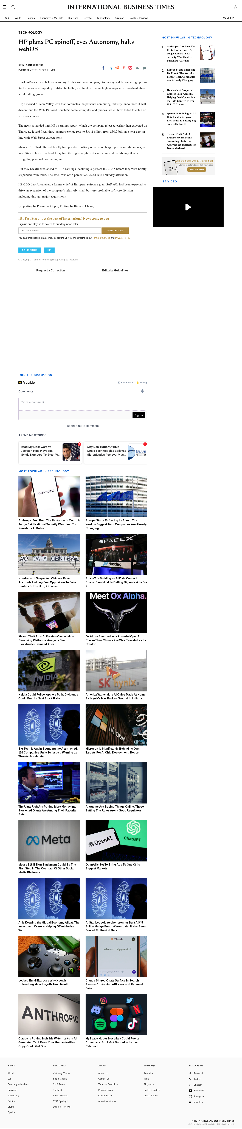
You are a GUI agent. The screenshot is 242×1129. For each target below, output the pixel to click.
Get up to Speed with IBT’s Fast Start (194, 161)
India (146, 1078)
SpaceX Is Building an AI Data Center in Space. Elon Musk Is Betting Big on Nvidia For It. (116, 582)
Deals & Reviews (139, 18)
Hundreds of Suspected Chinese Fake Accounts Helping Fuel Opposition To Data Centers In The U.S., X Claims (47, 582)
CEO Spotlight (60, 1101)
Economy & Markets (51, 18)
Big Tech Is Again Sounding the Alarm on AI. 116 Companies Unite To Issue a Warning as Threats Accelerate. (48, 752)
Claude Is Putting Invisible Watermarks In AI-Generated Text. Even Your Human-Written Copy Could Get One (47, 1042)
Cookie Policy (105, 1095)
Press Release (60, 1095)
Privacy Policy (122, 238)
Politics (31, 18)
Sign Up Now (196, 169)
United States (151, 1095)
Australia (148, 1073)
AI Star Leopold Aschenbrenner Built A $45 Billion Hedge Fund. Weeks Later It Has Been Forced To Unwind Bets (116, 926)
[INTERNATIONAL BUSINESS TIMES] (121, 7)
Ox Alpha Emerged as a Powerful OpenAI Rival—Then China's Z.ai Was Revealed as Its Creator (116, 640)
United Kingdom (152, 1090)
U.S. (7, 18)
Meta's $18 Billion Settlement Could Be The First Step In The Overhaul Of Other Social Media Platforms (47, 868)
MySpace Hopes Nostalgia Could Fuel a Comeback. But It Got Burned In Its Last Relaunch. (112, 1042)
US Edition (228, 17)
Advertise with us (107, 1101)
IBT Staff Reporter (32, 64)
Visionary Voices (61, 1073)
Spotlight (57, 1090)
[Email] (137, 68)
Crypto (88, 18)
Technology (103, 18)
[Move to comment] (144, 68)
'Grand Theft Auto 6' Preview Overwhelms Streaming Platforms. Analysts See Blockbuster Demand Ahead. (46, 640)
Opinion (119, 18)
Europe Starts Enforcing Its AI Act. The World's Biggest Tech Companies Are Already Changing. (116, 524)
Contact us (103, 1078)
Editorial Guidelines (115, 270)
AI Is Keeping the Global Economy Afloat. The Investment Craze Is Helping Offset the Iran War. (48, 926)
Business (73, 18)
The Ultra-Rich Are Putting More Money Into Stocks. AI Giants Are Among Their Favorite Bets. (47, 810)
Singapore (149, 1084)
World (18, 18)
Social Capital (60, 1078)
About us (103, 1073)
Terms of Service (101, 238)
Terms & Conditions (108, 1084)
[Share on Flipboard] (124, 68)
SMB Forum (59, 1084)
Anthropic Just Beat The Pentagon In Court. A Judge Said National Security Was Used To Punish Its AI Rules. (49, 524)
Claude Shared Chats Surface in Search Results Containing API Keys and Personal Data (114, 984)
